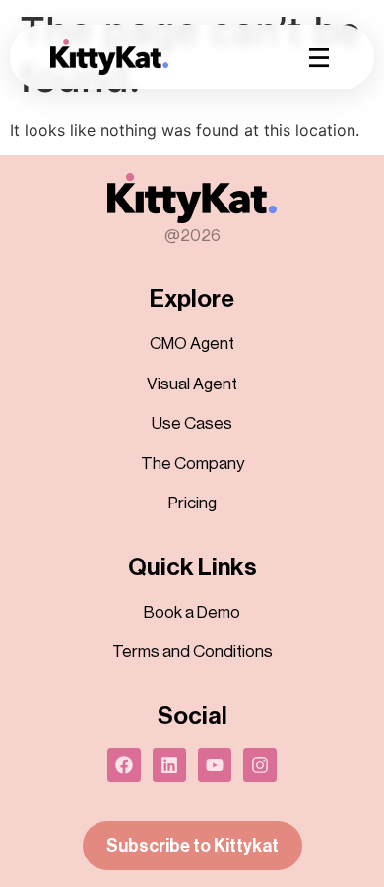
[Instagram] (260, 765)
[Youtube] (214, 765)
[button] (319, 57)
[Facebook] (124, 765)
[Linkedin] (169, 765)
